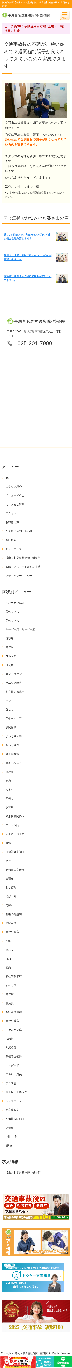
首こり (10, 709)
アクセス (11, 513)
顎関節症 (11, 923)
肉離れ (10, 905)
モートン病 (12, 825)
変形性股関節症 (15, 1118)
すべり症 (11, 985)
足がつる (11, 896)
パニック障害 (14, 682)
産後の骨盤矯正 (15, 914)
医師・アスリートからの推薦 (23, 566)
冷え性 (10, 665)
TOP (8, 477)
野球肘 (10, 994)
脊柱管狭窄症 (14, 976)
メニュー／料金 (15, 495)
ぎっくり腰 (12, 745)
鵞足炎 (10, 1003)
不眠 (8, 940)
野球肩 (10, 647)
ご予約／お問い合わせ (19, 531)
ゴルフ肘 (11, 656)
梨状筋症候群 (14, 1012)
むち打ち (11, 887)
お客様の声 (12, 522)
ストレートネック (16, 1092)
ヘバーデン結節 (15, 602)
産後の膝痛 (12, 1020)
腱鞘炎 (10, 1145)
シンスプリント (15, 1101)
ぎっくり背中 (14, 736)
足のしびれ (12, 611)
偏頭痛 (10, 638)
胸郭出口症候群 (15, 869)
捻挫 (8, 860)
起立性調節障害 (15, 691)
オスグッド (12, 1065)
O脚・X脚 (11, 1136)
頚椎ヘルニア (14, 718)
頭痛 (8, 780)
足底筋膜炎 (12, 1109)
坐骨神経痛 (12, 754)
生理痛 (10, 878)
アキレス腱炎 (14, 1074)
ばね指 (10, 1038)
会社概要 (11, 539)
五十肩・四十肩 (15, 834)
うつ (8, 700)
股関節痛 (11, 727)
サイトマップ (14, 548)
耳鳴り (10, 798)
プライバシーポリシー (19, 575)
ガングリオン (14, 673)
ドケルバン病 (14, 1029)
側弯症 (10, 807)
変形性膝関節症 (15, 816)
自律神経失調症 (15, 851)
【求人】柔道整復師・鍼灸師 (23, 557)
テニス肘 (11, 1083)
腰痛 (8, 967)
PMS (8, 958)
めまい (10, 789)
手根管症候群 (14, 1056)
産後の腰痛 (12, 931)
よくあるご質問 (15, 504)
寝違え (10, 771)
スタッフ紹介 (14, 486)
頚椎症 (10, 1127)
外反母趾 (11, 1047)
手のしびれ (12, 620)
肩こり (10, 949)
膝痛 (8, 843)
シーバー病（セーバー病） (22, 629)
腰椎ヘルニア (14, 762)
